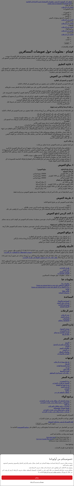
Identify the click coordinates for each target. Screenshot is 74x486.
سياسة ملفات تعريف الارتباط (52, 472)
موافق (37, 478)
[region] (37, 470)
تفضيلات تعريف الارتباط (37, 482)
